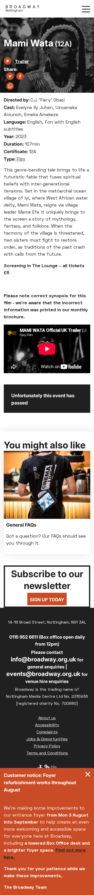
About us (47, 718)
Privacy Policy (47, 746)
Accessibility (47, 725)
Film (21, 159)
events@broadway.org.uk (43, 673)
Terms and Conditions (47, 753)
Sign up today (47, 599)
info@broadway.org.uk (43, 659)
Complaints (47, 732)
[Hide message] (87, 775)
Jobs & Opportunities (47, 739)
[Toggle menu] (86, 9)
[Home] (22, 9)
